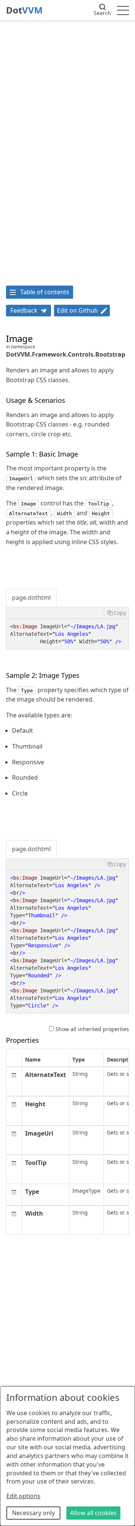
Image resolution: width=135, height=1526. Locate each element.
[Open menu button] (123, 10)
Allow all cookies (93, 1513)
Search (102, 13)
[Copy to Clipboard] (116, 613)
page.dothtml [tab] (31, 597)
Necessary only (33, 1513)
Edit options (23, 1496)
